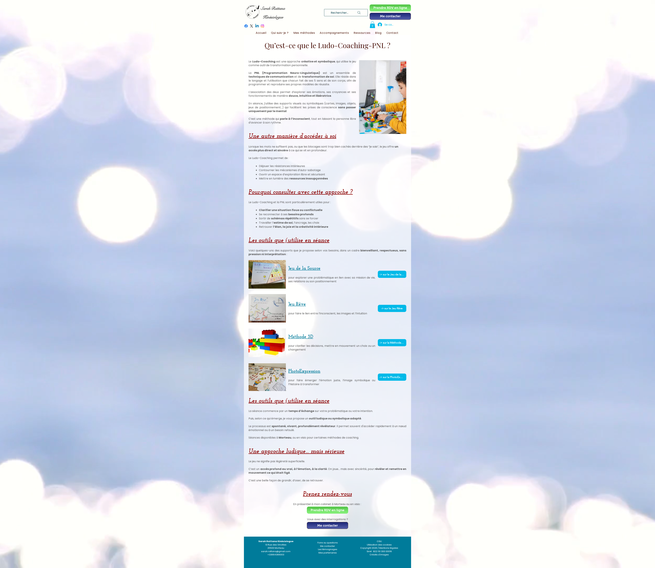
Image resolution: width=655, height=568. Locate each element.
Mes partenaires (327, 552)
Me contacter (327, 546)
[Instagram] (262, 26)
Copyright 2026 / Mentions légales (379, 548)
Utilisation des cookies (379, 544)
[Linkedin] (257, 26)
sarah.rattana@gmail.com (275, 551)
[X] (251, 26)
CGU (379, 541)
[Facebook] (246, 26)
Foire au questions (327, 542)
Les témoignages (327, 549)
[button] (372, 24)
